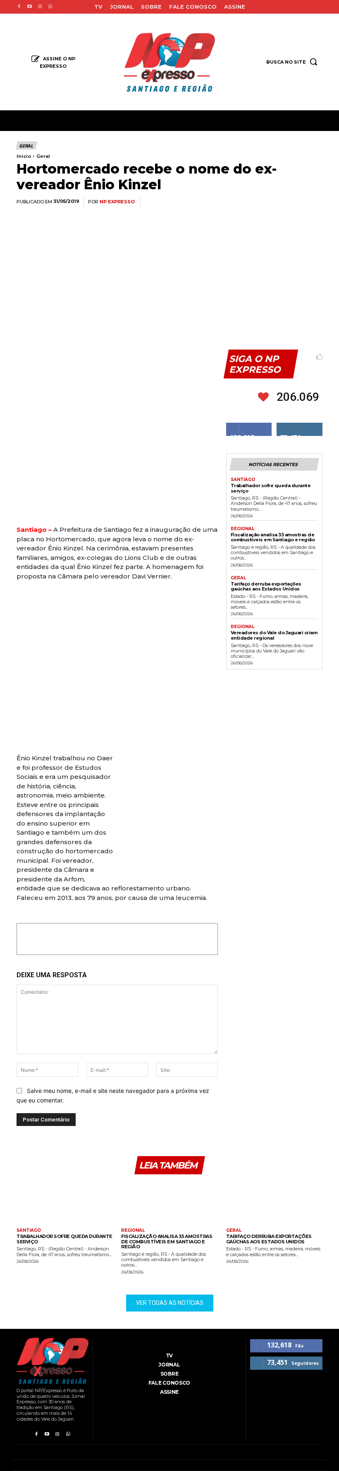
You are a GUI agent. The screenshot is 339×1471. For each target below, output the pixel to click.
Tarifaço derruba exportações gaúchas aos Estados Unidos (266, 586)
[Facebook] (19, 7)
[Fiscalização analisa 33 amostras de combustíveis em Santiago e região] (169, 1202)
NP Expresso (117, 202)
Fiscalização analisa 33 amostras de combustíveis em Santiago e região (273, 537)
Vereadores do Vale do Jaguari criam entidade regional (274, 635)
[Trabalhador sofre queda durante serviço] (65, 1202)
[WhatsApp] (256, 202)
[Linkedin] (275, 202)
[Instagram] (40, 7)
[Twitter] (237, 202)
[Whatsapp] (50, 7)
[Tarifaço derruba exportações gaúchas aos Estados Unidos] (274, 1202)
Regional (242, 528)
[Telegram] (294, 202)
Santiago (243, 479)
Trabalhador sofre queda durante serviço (271, 488)
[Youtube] (29, 7)
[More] (313, 202)
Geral (26, 146)
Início (24, 156)
